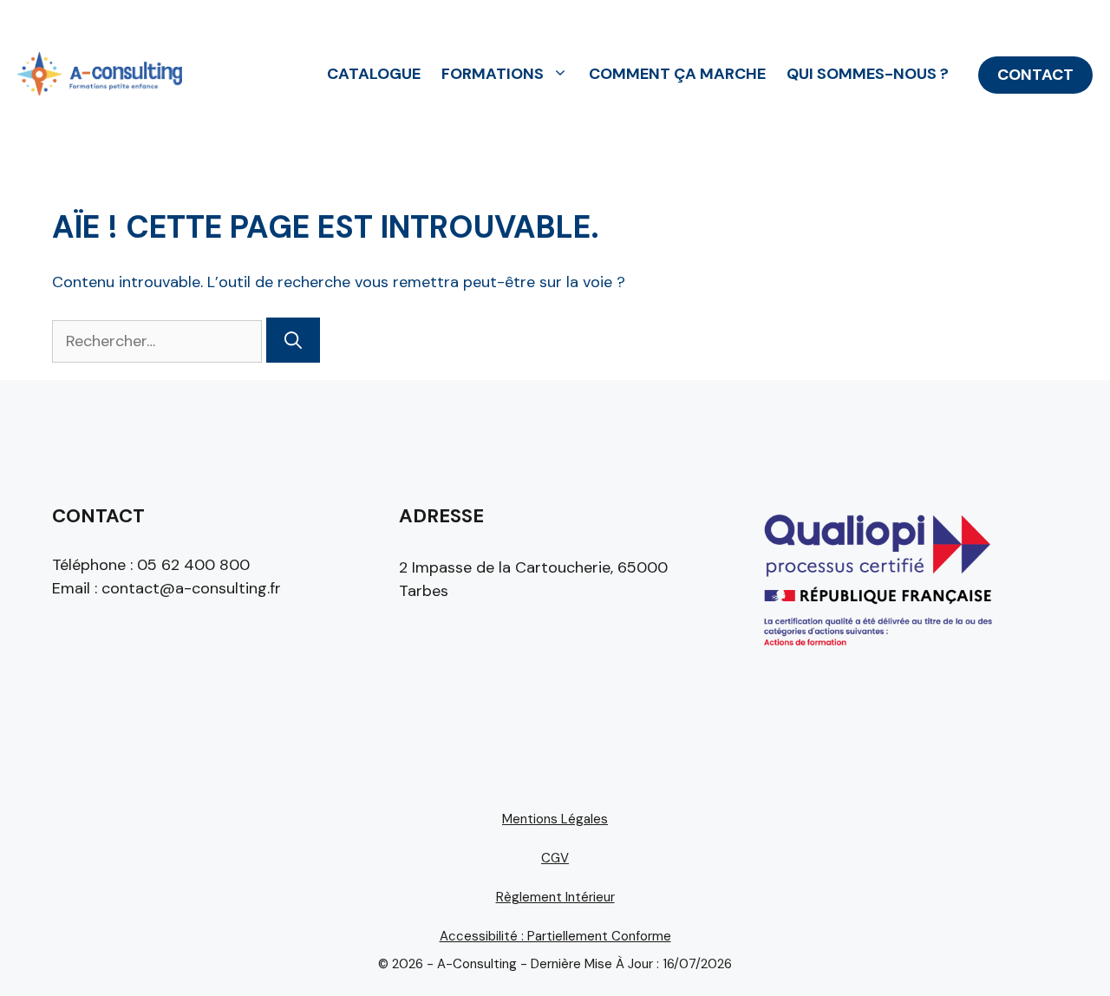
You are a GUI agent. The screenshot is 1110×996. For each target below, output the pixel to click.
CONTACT (1035, 74)
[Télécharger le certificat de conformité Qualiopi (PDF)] (876, 654)
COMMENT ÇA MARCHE (677, 73)
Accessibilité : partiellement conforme (555, 936)
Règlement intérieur (555, 897)
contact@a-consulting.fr (191, 588)
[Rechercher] (293, 340)
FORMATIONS (492, 73)
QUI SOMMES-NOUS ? (868, 73)
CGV (555, 858)
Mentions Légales (555, 819)
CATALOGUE (374, 73)
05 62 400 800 (193, 564)
